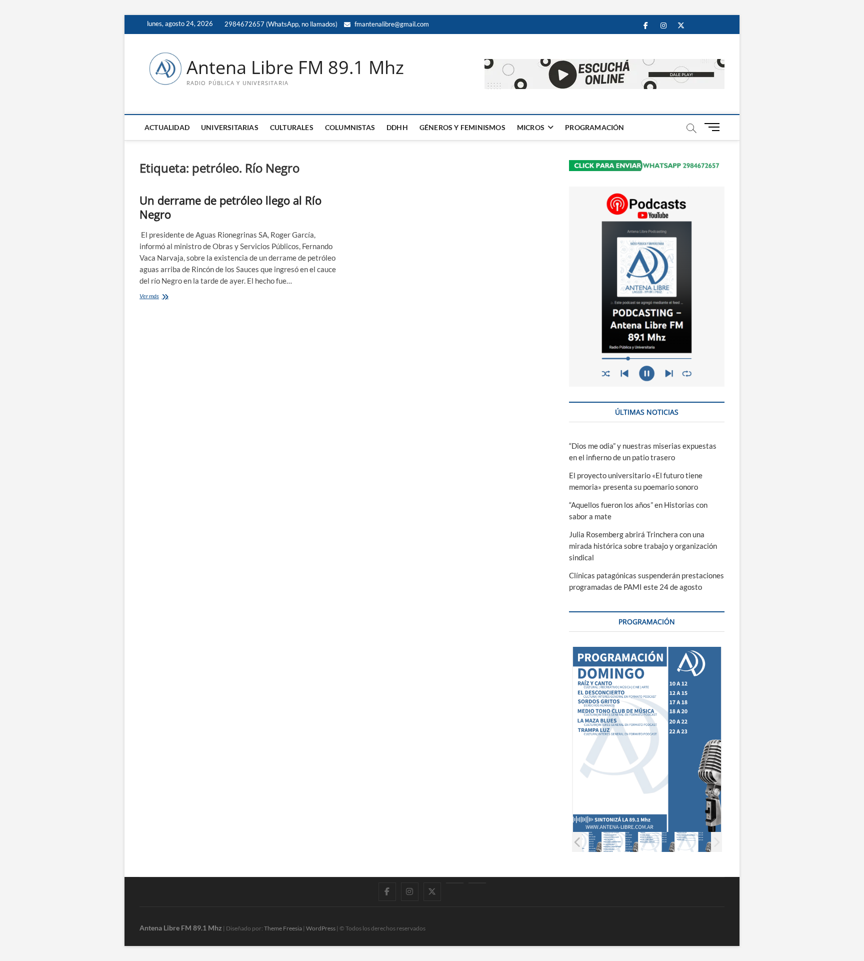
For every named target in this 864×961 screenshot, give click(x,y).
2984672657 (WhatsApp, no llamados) (280, 24)
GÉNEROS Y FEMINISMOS (463, 127)
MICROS (530, 127)
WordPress (321, 928)
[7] (693, 841)
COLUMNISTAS (350, 127)
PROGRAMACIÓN (594, 127)
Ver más (159, 297)
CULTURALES (292, 127)
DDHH (397, 127)
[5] (620, 841)
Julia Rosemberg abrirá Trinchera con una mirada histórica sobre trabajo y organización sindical (643, 546)
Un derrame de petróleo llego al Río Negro (231, 207)
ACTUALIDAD (167, 127)
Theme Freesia (283, 928)
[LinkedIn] (455, 882)
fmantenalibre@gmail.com (391, 24)
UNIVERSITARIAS (229, 127)
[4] (584, 841)
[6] (656, 841)
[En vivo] (477, 882)
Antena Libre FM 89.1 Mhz (295, 68)
